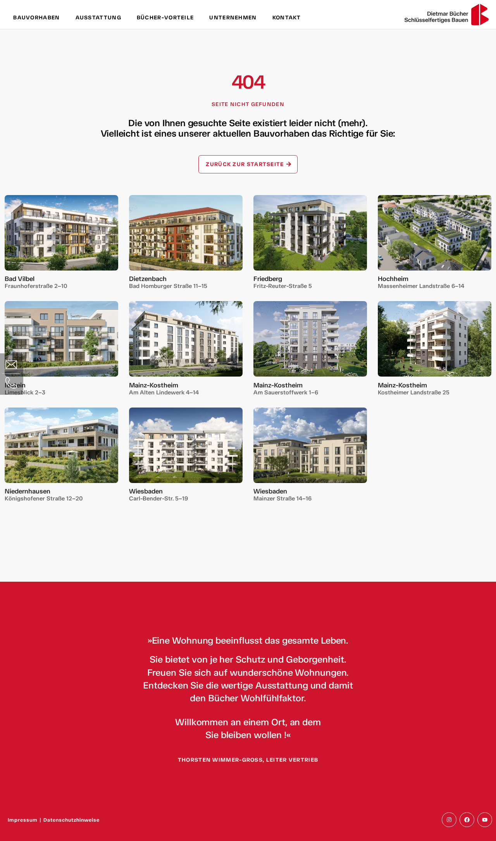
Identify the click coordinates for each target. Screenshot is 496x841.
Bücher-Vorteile (165, 17)
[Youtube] (484, 819)
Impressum (23, 820)
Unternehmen (233, 17)
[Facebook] (467, 819)
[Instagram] (449, 819)
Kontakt (286, 17)
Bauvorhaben (36, 17)
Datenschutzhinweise (71, 820)
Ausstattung (98, 17)
